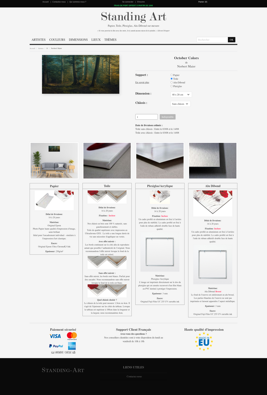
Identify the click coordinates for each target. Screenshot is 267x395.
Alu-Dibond (179, 82)
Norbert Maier (56, 48)
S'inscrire (141, 2)
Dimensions (78, 40)
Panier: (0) (202, 2)
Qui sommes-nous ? (77, 2)
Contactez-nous (59, 2)
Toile (175, 78)
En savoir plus (142, 82)
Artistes (39, 40)
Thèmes (110, 40)
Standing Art (133, 16)
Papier (176, 75)
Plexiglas (177, 86)
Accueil (45, 2)
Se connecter (127, 2)
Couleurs (57, 40)
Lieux (96, 40)
